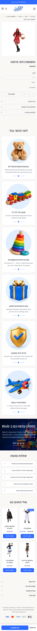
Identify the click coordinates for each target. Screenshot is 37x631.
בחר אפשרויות (15, 628)
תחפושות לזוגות (11, 16)
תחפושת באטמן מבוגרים (10, 527)
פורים (20, 16)
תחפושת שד (27, 528)
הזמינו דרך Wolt (18, 443)
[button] (33, 24)
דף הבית (33, 16)
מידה (33, 73)
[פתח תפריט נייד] (34, 9)
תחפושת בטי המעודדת (10, 561)
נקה (33, 82)
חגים (26, 16)
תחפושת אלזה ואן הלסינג (27, 561)
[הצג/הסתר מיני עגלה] (2, 9)
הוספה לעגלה (27, 536)
